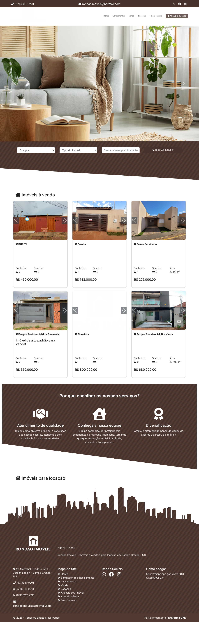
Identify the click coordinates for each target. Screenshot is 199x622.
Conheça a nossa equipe (99, 425)
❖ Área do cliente (68, 596)
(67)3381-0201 (24, 4)
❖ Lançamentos (67, 581)
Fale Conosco (156, 16)
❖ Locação (64, 588)
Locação (142, 16)
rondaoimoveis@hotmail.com (100, 4)
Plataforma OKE (176, 617)
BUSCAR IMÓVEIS (164, 150)
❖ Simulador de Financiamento (76, 577)
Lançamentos (119, 16)
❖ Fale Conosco (67, 600)
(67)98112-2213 (25, 595)
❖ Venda (63, 585)
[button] (15, 83)
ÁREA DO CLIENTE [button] (177, 16)
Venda (131, 16)
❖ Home (63, 574)
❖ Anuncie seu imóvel (71, 592)
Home (106, 16)
